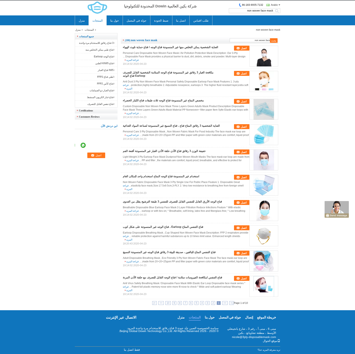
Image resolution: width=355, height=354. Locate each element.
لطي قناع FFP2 (105, 76)
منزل (82, 20)
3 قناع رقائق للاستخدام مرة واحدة (96, 43)
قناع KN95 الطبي (104, 63)
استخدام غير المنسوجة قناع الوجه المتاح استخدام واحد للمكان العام (161, 176)
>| (154, 303)
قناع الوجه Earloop (104, 56)
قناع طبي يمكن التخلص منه (99, 49)
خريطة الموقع (266, 317)
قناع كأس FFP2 (105, 83)
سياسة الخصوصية (208, 328)
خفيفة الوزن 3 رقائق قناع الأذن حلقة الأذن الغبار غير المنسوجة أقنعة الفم (164, 151)
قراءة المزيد (132, 60)
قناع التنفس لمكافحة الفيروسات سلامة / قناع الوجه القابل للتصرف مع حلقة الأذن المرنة (172, 277)
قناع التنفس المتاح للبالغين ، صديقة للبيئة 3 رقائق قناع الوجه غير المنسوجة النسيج (169, 252)
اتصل (244, 48)
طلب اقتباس (201, 20)
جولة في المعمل (136, 20)
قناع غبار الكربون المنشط (100, 97)
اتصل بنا (181, 20)
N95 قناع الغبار (106, 70)
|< (232, 303)
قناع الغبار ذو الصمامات (102, 90)
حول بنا (114, 20)
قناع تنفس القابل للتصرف (100, 104)
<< (225, 303)
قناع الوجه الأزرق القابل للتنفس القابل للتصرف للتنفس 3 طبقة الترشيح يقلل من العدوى (172, 201)
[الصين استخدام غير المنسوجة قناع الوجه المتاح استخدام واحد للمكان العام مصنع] (263, 185)
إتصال (249, 317)
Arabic (274, 4)
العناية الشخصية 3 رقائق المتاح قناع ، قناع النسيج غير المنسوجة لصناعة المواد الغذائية (171, 125)
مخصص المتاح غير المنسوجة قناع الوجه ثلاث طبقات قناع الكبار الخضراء (163, 100)
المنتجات (97, 20)
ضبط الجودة (161, 20)
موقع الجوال (270, 340)
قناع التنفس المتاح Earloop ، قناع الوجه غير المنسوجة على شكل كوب (163, 226)
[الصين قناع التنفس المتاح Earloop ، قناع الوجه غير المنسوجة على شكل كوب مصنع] (263, 235)
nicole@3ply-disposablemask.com (254, 337)
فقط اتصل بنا (132, 349)
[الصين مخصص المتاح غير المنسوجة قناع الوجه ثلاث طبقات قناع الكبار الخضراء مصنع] (263, 109)
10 (168, 303)
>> (161, 303)
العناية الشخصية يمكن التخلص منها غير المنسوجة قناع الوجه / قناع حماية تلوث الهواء (170, 47)
